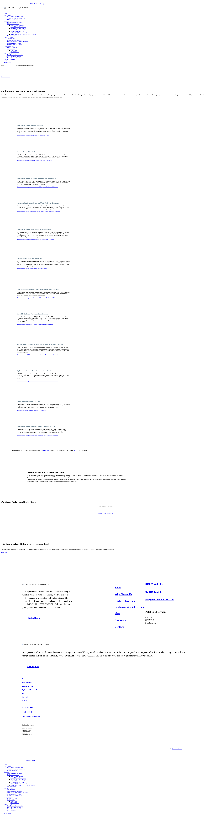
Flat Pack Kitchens (12, 786)
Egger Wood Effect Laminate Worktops (17, 792)
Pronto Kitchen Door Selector (18, 778)
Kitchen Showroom (125, 600)
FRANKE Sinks (14, 803)
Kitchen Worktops (8, 788)
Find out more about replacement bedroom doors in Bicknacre (33, 135)
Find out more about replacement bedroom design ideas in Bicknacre (34, 160)
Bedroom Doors (8, 804)
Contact (6, 811)
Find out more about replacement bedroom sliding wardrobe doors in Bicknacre (37, 187)
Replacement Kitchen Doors (130, 607)
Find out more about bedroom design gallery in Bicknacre (31, 410)
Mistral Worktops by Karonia (14, 791)
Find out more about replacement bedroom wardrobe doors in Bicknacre (35, 239)
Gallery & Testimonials (10, 810)
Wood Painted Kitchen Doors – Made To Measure (23, 785)
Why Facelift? (7, 766)
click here (76, 450)
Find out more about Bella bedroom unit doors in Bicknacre (32, 268)
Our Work (120, 620)
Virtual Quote (7, 813)
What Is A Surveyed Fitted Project (16, 769)
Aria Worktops (11, 789)
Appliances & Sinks (9, 797)
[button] (6, 77)
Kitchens (6, 772)
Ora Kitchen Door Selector (17, 782)
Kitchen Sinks (11, 800)
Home (118, 587)
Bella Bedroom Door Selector (15, 806)
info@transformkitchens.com (159, 599)
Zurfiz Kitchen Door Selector (18, 781)
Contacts (119, 626)
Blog (117, 613)
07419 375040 (153, 592)
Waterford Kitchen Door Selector (19, 783)
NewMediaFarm (177, 749)
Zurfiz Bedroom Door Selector (15, 807)
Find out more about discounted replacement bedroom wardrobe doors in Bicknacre (38, 211)
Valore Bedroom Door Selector (15, 809)
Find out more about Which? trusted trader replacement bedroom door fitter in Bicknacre (39, 355)
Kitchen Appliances (12, 798)
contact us (46, 450)
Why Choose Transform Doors (15, 767)
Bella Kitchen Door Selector (17, 776)
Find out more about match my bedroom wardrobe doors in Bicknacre (35, 324)
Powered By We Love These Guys (105, 513)
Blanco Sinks (13, 801)
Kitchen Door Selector (13, 775)
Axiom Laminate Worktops (14, 794)
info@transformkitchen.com (31, 716)
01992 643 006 (154, 584)
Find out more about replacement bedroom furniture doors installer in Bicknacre (37, 435)
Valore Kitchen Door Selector (18, 779)
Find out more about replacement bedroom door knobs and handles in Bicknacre (37, 381)
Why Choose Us (123, 594)
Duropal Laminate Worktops (14, 795)
